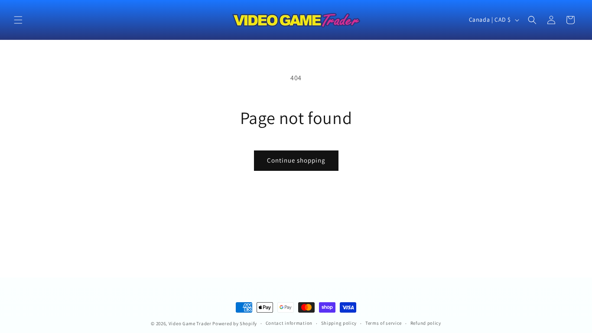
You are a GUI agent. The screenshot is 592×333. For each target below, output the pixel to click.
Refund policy (425, 323)
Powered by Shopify (234, 323)
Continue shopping (296, 160)
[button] (18, 19)
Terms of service (383, 323)
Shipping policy (339, 323)
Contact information (289, 323)
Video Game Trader (190, 323)
